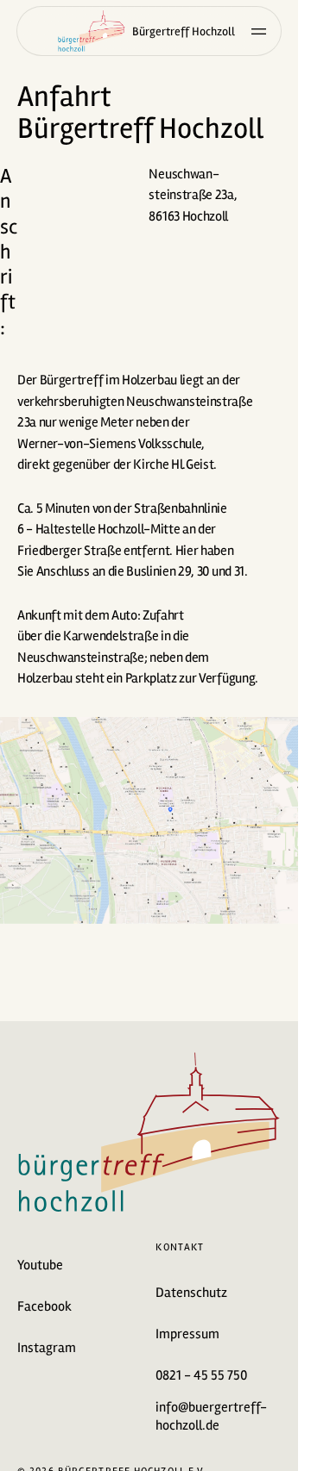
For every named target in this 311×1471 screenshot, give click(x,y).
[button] (149, 107)
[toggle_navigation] (259, 31)
